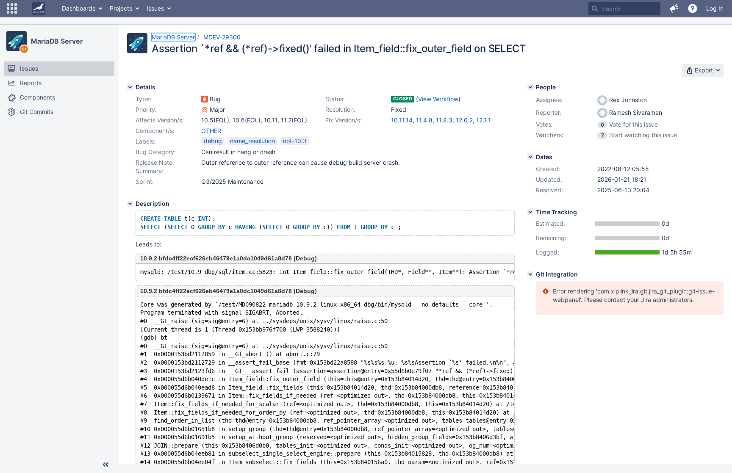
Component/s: (155, 130)
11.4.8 (424, 120)
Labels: (145, 141)
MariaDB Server (57, 41)
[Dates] (530, 157)
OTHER (211, 130)
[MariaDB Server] (16, 41)
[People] (530, 87)
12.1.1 (483, 120)
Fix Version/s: (343, 120)
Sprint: (145, 181)
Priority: (146, 109)
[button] (11, 8)
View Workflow (438, 98)
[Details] (130, 87)
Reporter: (549, 112)
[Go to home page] (38, 8)
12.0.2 (464, 120)
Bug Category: (156, 151)
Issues (155, 8)
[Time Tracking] (530, 212)
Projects (121, 8)
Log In (715, 8)
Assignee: (549, 99)
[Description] (130, 204)
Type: (143, 98)
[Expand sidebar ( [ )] (105, 464)
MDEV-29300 (222, 37)
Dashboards (78, 8)
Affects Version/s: (160, 120)
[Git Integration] (530, 274)
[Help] (692, 8)
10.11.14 (402, 120)
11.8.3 (444, 120)
